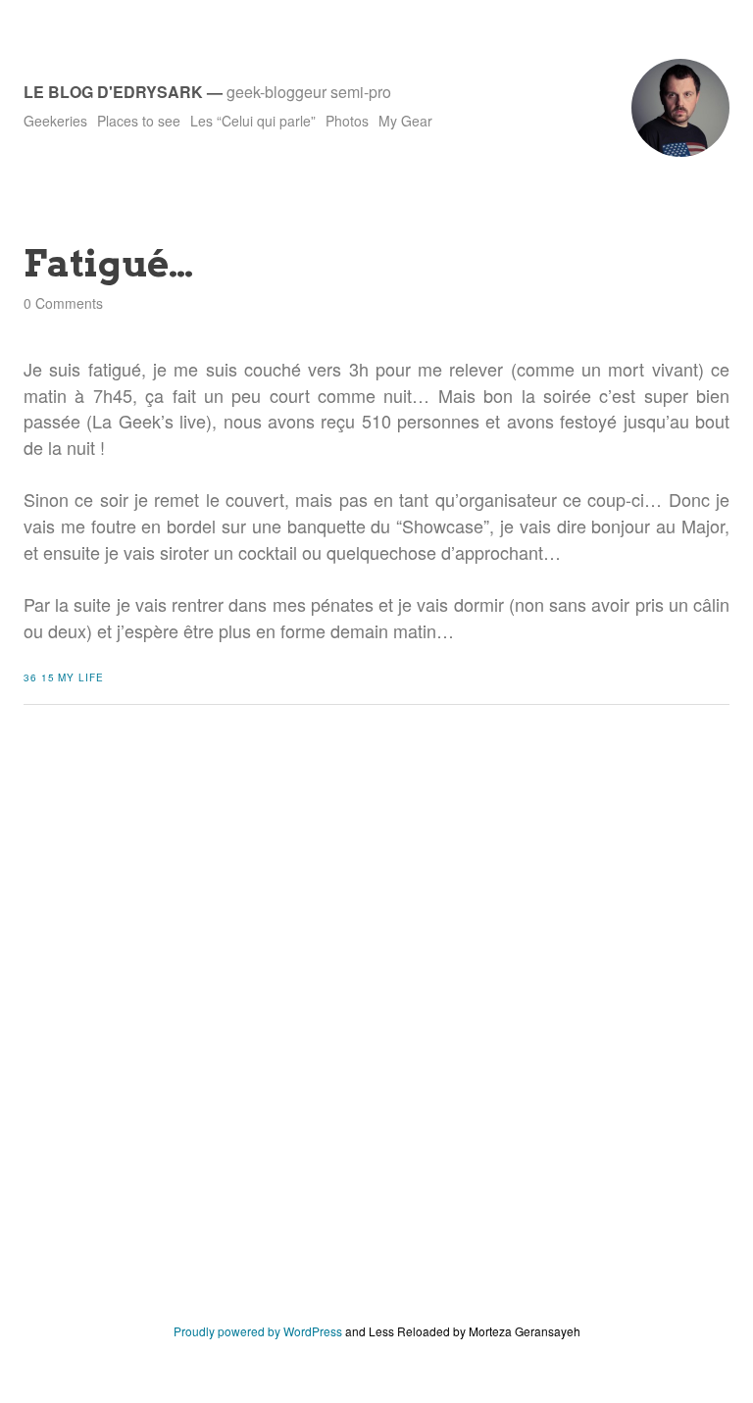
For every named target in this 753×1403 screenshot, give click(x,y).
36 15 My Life (64, 677)
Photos (347, 120)
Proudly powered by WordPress (258, 1331)
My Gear (405, 120)
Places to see (138, 120)
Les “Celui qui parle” (253, 120)
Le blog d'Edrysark (113, 91)
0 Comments (63, 303)
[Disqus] (376, 1028)
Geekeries (55, 120)
